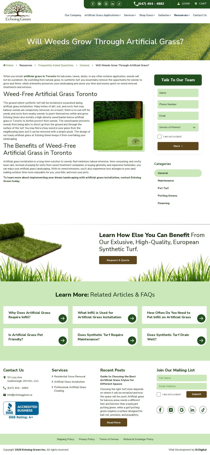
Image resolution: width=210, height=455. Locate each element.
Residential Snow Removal (69, 376)
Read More (114, 422)
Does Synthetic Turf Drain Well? (168, 337)
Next (177, 146)
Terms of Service (109, 439)
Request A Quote (118, 260)
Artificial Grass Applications (101, 15)
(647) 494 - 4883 (151, 4)
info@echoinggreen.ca (19, 395)
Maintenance (166, 180)
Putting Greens (167, 196)
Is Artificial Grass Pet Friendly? (26, 337)
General (163, 173)
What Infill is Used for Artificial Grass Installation (99, 315)
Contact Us (200, 15)
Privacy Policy (87, 439)
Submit (196, 394)
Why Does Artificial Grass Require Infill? (29, 315)
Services (129, 15)
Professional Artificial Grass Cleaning (70, 389)
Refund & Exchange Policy (138, 439)
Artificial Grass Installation (69, 382)
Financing (163, 203)
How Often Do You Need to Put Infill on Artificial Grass (169, 315)
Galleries (163, 15)
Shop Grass (146, 15)
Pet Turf (163, 188)
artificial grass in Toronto (40, 76)
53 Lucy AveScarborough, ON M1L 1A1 (23, 379)
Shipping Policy (65, 439)
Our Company (73, 15)
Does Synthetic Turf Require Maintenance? (100, 337)
